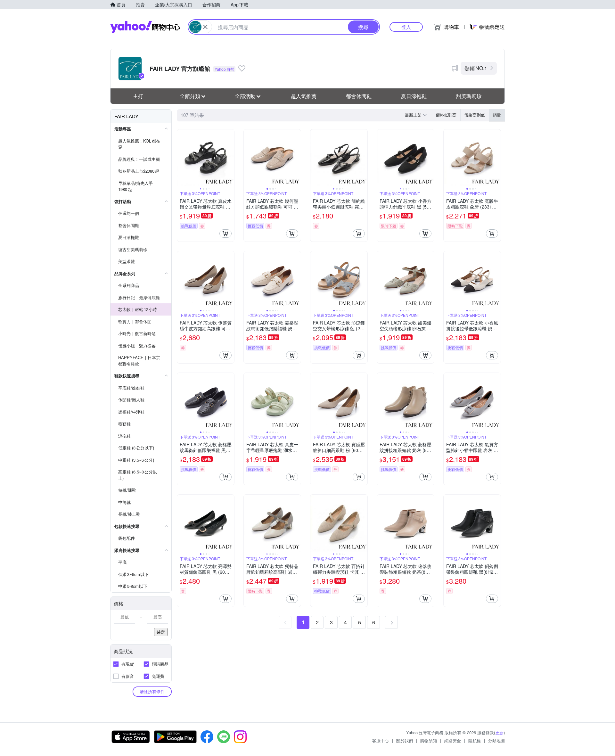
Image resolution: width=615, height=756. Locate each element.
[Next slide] (230, 158)
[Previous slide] (181, 158)
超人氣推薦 (303, 96)
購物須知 (428, 740)
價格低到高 (446, 115)
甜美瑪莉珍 (469, 96)
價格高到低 (474, 115)
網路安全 (452, 740)
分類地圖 (496, 740)
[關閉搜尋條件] (205, 27)
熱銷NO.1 (475, 68)
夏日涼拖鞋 (414, 96)
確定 (161, 632)
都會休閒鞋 (359, 96)
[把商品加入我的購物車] (225, 233)
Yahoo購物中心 (145, 27)
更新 (499, 732)
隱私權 (474, 740)
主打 (138, 96)
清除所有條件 (152, 691)
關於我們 (404, 740)
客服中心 (380, 740)
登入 (406, 26)
